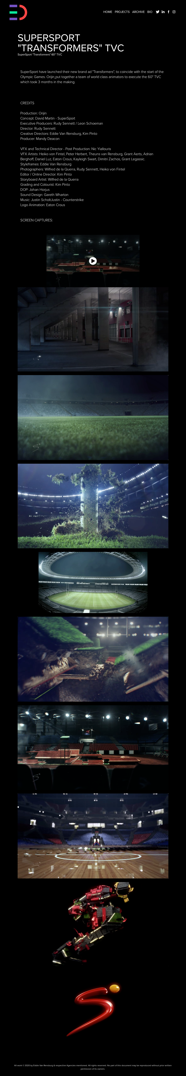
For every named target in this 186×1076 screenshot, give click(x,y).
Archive (138, 12)
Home (107, 12)
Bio (149, 12)
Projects (122, 12)
